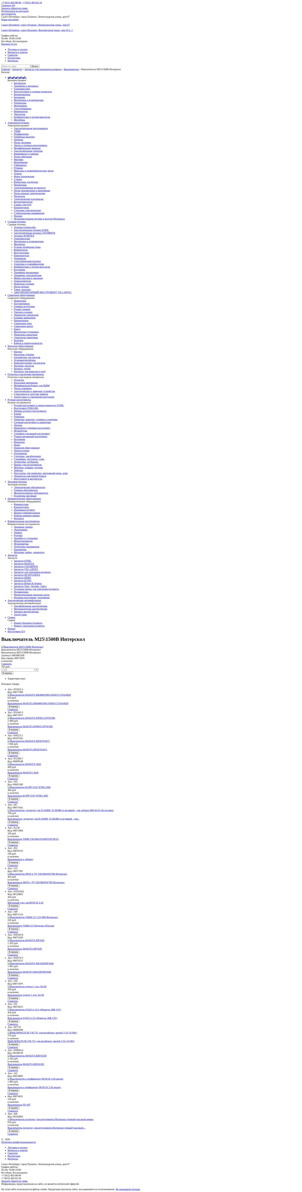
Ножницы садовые (24, 283)
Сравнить (6, 664)
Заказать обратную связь (14, 8)
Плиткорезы (20, 453)
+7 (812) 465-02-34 (32, 2)
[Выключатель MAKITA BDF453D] (27, 1055)
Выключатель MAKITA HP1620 (25, 949)
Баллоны (18, 340)
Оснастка (19, 380)
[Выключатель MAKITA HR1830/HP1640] (30, 963)
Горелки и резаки (23, 312)
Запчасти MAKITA (24, 563)
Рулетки (18, 535)
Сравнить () (8, 5)
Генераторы (20, 103)
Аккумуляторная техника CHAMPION (34, 233)
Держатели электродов (26, 315)
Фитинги (19, 518)
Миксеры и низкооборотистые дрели (33, 170)
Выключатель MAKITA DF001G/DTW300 (30, 726)
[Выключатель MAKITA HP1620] (26, 940)
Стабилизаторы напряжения (29, 213)
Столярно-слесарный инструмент (32, 433)
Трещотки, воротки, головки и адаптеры (35, 419)
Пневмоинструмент (24, 510)
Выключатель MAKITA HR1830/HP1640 (29, 972)
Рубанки (18, 168)
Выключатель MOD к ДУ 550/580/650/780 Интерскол (36, 882)
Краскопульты (21, 207)
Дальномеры (20, 529)
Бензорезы (19, 97)
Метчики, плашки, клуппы (28, 467)
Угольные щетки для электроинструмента (36, 589)
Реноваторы (20, 185)
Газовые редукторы (24, 306)
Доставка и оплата (17, 49)
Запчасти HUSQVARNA (27, 575)
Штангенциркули (23, 541)
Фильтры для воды (24, 365)
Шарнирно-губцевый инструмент (32, 428)
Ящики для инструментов (28, 464)
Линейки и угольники (26, 538)
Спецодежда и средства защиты (31, 394)
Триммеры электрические (28, 275)
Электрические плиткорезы (28, 199)
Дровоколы (20, 258)
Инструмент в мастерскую (28, 479)
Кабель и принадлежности (28, 343)
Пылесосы (19, 196)
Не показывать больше (128, 1189)
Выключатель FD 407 (19, 1104)
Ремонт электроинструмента (29, 626)
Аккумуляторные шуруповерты (31, 128)
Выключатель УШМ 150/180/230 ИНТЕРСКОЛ (33, 839)
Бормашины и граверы (26, 153)
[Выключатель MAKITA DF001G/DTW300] (31, 718)
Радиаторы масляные (25, 495)
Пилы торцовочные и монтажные (32, 190)
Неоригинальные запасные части (32, 594)
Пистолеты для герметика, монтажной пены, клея (40, 473)
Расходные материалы (26, 382)
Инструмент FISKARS (26, 408)
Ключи (17, 414)
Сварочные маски (23, 326)
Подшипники (21, 592)
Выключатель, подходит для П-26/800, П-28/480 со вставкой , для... (43, 818)
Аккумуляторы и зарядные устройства (34, 391)
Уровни (18, 532)
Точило (18, 173)
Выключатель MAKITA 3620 (23, 772)
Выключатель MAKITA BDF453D (26, 1064)
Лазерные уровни (23, 527)
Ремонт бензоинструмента (28, 623)
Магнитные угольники (26, 332)
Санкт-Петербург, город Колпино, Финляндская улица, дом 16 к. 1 (37, 30)
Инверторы (20, 300)
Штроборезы (21, 162)
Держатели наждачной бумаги (30, 476)
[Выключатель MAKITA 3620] (24, 764)
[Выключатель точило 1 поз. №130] (27, 986)
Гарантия (12, 55)
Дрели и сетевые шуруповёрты (30, 145)
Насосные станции (24, 354)
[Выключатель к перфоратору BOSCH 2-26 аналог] (35, 1079)
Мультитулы (20, 430)
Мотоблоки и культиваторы (29, 100)
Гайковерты (20, 165)
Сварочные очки (23, 323)
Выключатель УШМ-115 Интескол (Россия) (31, 925)
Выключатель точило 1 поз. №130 (26, 995)
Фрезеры (18, 159)
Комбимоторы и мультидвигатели (32, 117)
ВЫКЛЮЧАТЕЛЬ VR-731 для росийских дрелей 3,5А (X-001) (41, 1041)
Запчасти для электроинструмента (32, 572)
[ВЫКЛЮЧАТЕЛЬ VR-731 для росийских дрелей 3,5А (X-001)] (42, 1032)
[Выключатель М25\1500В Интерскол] (22, 647)
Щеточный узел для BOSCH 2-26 (25, 902)
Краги (17, 329)
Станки (18, 179)
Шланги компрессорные (27, 512)
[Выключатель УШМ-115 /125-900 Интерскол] (33, 917)
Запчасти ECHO (22, 580)
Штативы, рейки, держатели (29, 552)
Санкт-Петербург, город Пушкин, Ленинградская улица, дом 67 (35, 25)
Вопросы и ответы (18, 52)
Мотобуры (19, 120)
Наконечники (21, 320)
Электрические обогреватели (29, 487)
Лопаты (18, 425)
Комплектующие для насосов (29, 363)
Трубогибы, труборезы (26, 462)
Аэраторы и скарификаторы (29, 264)
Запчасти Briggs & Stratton (28, 583)
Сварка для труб (22, 204)
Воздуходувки (21, 252)
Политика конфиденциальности (18, 1142)
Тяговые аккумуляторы (26, 611)
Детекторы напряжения (26, 546)
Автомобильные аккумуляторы (30, 606)
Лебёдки (18, 470)
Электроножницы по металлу (30, 187)
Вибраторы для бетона (26, 182)
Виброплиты (21, 111)
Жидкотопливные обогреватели (31, 493)
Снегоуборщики (22, 108)
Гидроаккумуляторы (25, 360)
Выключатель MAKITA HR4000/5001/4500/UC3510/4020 (38, 703)
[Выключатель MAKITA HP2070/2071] (29, 741)
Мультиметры (21, 544)
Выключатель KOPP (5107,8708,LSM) (28, 795)
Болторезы (19, 439)
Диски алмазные (23, 388)
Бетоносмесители (23, 202)
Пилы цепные (21, 286)
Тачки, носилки (22, 289)
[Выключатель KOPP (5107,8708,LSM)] (29, 787)
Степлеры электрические (27, 210)
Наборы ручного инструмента (30, 411)
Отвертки (19, 416)
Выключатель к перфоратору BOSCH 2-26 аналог (34, 1087)
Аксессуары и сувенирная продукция (34, 397)
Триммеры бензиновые (26, 272)
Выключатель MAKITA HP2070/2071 (27, 749)
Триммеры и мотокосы (26, 86)
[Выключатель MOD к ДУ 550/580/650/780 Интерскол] (37, 874)
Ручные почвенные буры (27, 247)
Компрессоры (21, 504)
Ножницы (19, 442)
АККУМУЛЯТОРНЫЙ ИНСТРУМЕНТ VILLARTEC (43, 292)
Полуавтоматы (22, 303)
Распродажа (14, 58)
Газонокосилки (22, 88)
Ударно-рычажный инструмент (30, 436)
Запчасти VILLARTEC (26, 569)
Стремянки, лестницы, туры (29, 459)
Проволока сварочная (25, 334)
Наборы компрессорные (27, 515)
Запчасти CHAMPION (26, 566)
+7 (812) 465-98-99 (11, 2)
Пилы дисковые (22, 142)
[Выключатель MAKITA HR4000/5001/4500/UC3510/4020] (39, 695)
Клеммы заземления (24, 317)
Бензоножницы (22, 94)
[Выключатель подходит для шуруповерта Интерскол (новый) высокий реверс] (51, 1119)
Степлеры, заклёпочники (27, 456)
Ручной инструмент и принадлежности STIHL (39, 405)
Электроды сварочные (26, 337)
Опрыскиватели (22, 281)
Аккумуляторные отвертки (28, 151)
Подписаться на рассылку (15, 11)
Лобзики (18, 139)
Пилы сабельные (23, 156)
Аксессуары (20, 614)
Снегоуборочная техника (27, 261)
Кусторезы (19, 269)
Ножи (17, 445)
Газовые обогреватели (26, 490)
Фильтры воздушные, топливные (32, 597)
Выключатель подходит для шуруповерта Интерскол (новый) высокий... (46, 1128)
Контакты (13, 60)
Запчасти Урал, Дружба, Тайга (30, 586)
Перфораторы (21, 134)
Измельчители (21, 255)
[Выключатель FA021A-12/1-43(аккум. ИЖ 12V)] (34, 1009)
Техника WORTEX (24, 235)
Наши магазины (10, 19)
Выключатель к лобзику (20, 859)
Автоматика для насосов (27, 357)
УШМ (17, 131)
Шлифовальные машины (27, 148)
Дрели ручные (21, 450)
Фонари (18, 216)
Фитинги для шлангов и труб (29, 371)
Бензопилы (20, 83)
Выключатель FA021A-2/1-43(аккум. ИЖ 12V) (32, 1018)
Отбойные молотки (24, 137)
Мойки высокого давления (28, 278)
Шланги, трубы (22, 368)
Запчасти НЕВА (22, 577)
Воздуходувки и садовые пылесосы (33, 91)
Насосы (18, 351)
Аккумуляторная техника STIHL (31, 230)
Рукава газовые (22, 309)
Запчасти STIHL (22, 560)
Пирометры (20, 549)
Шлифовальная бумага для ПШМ (32, 385)
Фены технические (24, 176)
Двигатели (19, 114)
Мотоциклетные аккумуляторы (30, 609)
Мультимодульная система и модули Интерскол (39, 218)
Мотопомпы (20, 105)
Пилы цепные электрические (29, 193)
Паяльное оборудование (27, 447)
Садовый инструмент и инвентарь (32, 422)
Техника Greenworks (25, 227)
